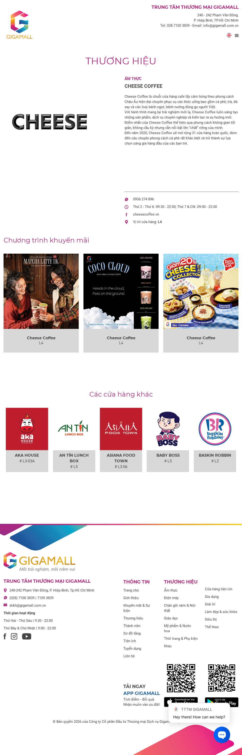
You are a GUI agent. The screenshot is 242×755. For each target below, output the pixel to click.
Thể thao (212, 627)
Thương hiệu (121, 61)
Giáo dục (171, 618)
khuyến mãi (46, 240)
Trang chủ (131, 590)
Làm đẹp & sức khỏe (221, 612)
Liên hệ (129, 656)
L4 (160, 222)
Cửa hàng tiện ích (218, 589)
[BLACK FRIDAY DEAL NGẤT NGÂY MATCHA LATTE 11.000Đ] (41, 291)
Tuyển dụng (132, 648)
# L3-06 (121, 466)
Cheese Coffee (143, 86)
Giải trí (210, 604)
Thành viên (131, 626)
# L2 (215, 461)
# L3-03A (27, 461)
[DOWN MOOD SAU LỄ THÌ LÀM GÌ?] (121, 291)
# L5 (74, 466)
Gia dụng (212, 597)
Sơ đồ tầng (132, 633)
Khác (168, 646)
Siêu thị (211, 619)
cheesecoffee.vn (146, 214)
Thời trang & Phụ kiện (181, 638)
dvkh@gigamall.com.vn (27, 605)
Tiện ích (129, 641)
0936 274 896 (143, 199)
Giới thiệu (130, 598)
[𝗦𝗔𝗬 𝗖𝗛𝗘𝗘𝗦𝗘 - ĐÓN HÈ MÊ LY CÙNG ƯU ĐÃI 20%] (200, 291)
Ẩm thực (133, 78)
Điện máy (171, 598)
